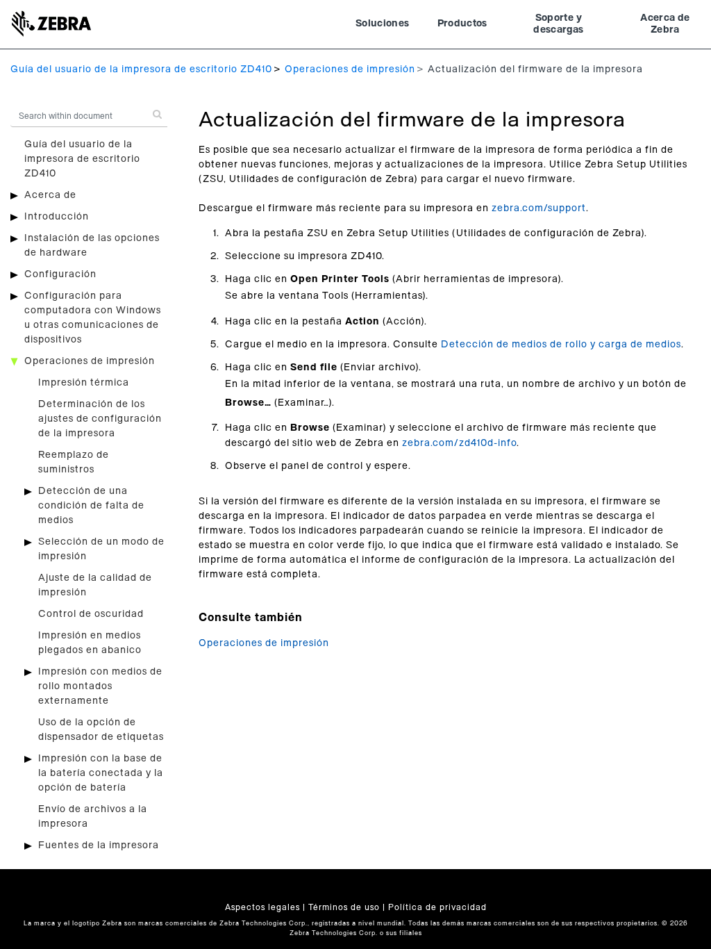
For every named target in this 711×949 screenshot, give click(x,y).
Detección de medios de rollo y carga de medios (561, 344)
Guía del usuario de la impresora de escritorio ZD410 (141, 69)
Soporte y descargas (558, 24)
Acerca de (50, 195)
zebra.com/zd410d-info (459, 443)
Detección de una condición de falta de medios (91, 505)
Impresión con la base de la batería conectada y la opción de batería (100, 773)
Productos (462, 23)
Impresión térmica (83, 383)
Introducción (56, 217)
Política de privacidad (437, 907)
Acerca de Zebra (664, 24)
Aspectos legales (262, 907)
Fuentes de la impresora (98, 845)
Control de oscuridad (91, 614)
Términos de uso (344, 907)
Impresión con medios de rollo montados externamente (100, 686)
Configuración (60, 274)
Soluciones (383, 23)
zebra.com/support (539, 208)
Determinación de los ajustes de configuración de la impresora (100, 418)
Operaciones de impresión (350, 69)
